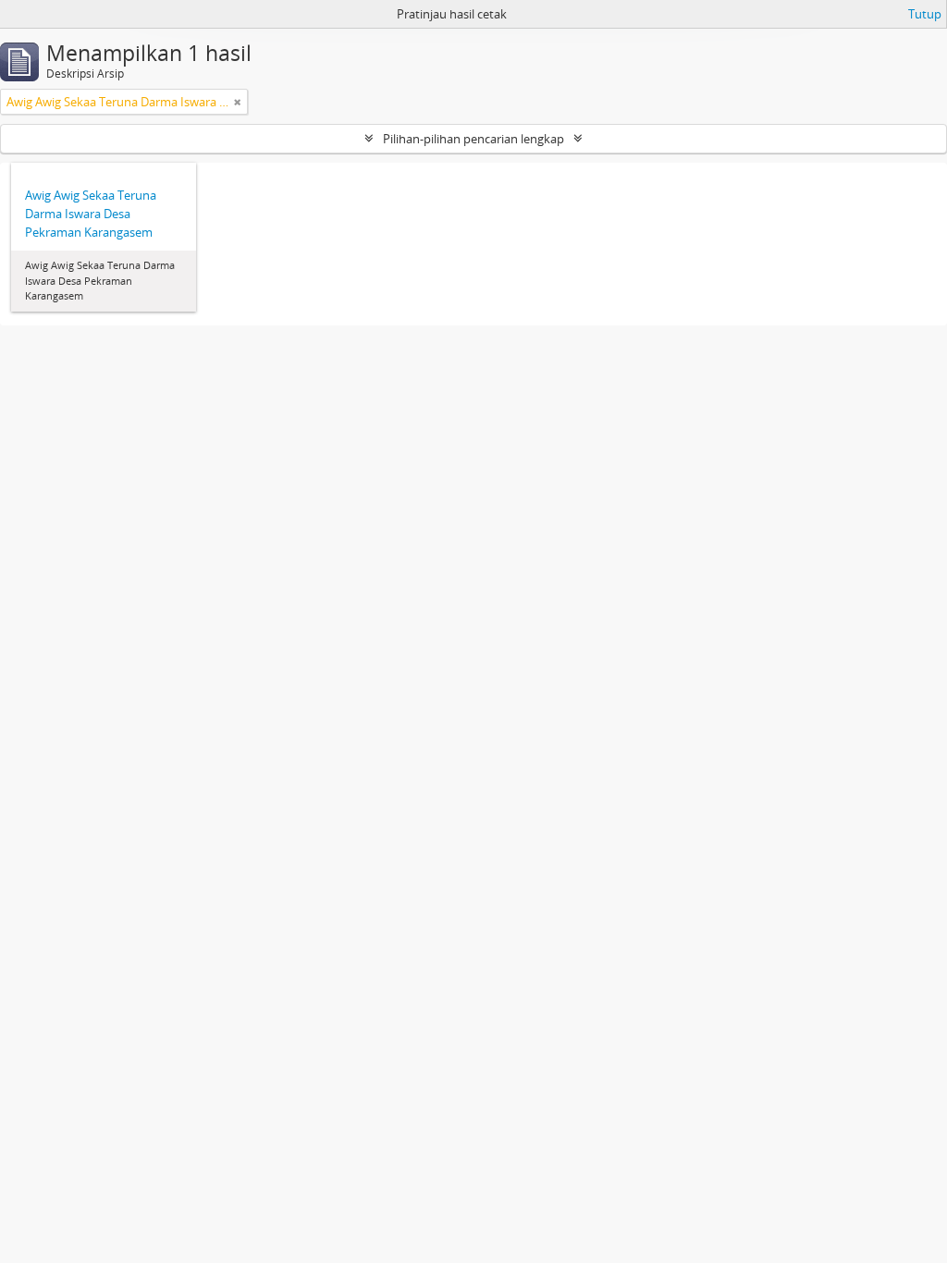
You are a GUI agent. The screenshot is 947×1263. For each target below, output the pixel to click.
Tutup (924, 14)
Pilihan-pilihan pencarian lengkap (473, 138)
